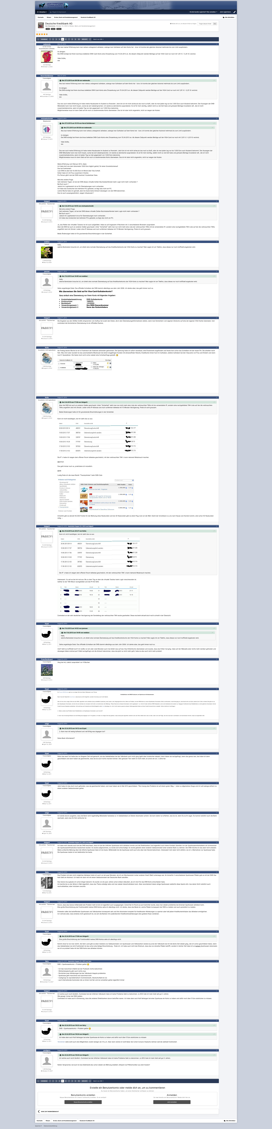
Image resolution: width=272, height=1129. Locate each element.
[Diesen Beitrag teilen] (216, 44)
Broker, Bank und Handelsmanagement (82, 26)
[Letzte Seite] (90, 39)
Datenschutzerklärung (50, 1126)
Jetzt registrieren (225, 12)
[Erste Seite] (38, 39)
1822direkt (61, 1042)
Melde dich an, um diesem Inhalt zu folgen (183, 23)
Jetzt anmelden (172, 1102)
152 (215, 23)
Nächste (84, 39)
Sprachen (38, 1126)
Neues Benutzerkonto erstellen (83, 1102)
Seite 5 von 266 (98, 39)
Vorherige (44, 39)
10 (79, 39)
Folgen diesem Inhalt (205, 23)
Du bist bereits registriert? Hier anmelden (203, 12)
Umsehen (42, 12)
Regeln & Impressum (59, 12)
